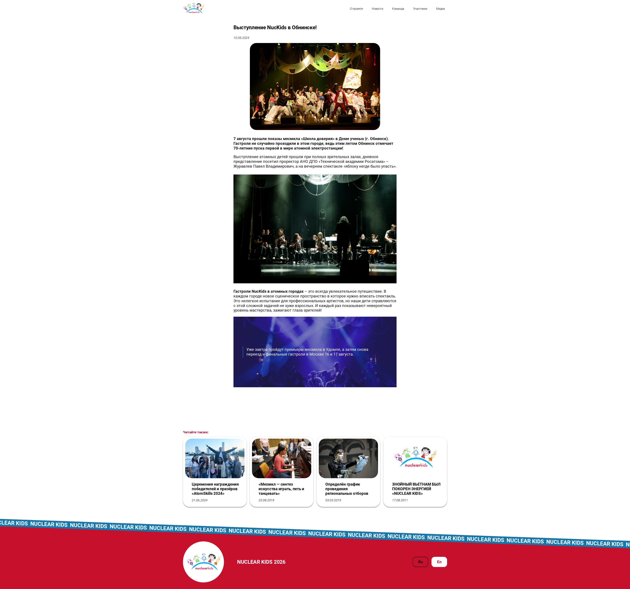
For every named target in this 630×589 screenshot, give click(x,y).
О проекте (356, 8)
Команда (398, 8)
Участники (420, 8)
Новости (377, 8)
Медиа (440, 8)
